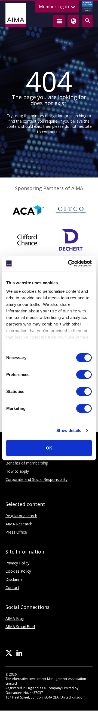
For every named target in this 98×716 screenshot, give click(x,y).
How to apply (17, 471)
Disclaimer (14, 579)
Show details (68, 430)
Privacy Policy (17, 563)
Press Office (16, 532)
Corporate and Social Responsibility (36, 479)
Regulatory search (21, 515)
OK (49, 447)
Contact (12, 587)
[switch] (84, 374)
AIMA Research (18, 523)
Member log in (54, 7)
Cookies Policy (18, 571)
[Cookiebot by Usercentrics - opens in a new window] (69, 263)
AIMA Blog (14, 618)
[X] (8, 653)
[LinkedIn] (19, 653)
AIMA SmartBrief (20, 626)
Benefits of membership (26, 463)
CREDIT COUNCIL (87, 6)
